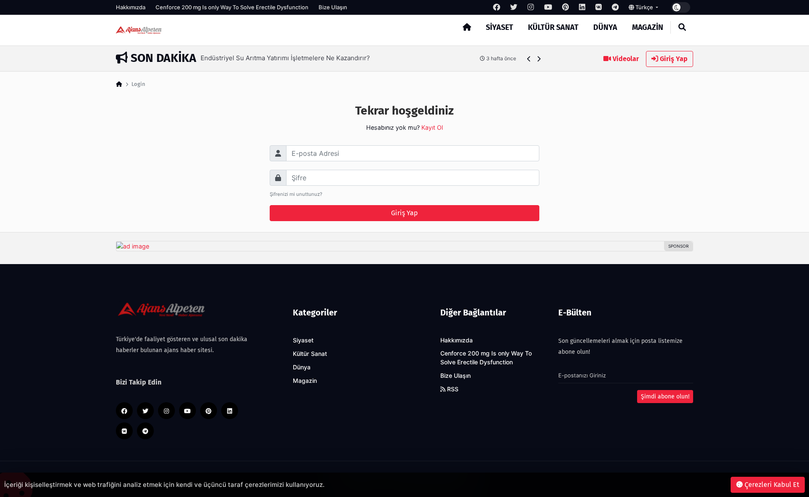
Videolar (625, 59)
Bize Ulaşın (333, 7)
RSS (451, 389)
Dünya (605, 27)
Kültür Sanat (553, 27)
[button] (529, 58)
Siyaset (499, 27)
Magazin (647, 27)
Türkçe (644, 7)
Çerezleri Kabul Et (771, 485)
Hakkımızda (130, 7)
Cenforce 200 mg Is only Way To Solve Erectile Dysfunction (231, 7)
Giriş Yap (673, 59)
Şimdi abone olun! (665, 396)
